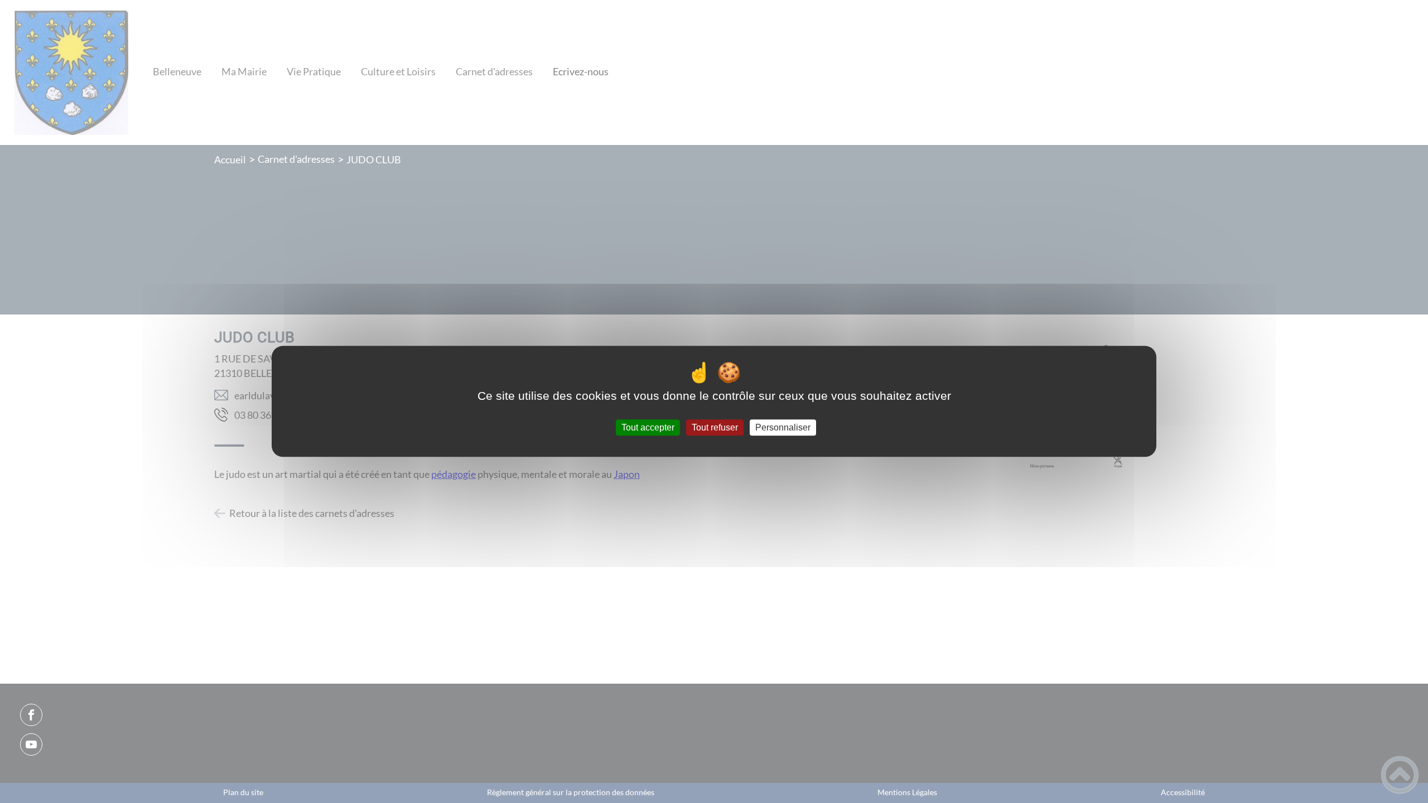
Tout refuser (715, 427)
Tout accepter (647, 427)
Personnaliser (783, 427)
